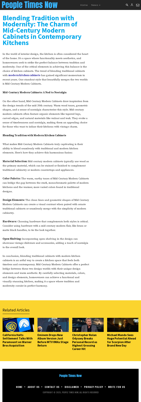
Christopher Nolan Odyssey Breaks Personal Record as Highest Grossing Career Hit (84, 342)
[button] (127, 5)
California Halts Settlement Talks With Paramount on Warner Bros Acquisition (18, 340)
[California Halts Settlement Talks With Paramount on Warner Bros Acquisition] (18, 325)
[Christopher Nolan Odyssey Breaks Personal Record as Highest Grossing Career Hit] (88, 325)
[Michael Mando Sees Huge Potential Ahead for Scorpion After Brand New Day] (123, 325)
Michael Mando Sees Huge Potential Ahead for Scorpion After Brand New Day (121, 340)
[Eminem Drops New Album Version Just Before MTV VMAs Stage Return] (53, 325)
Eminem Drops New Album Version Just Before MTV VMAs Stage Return (52, 340)
